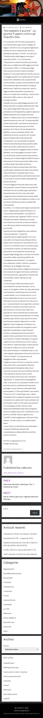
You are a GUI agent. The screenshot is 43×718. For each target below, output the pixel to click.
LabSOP (6, 699)
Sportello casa (8, 622)
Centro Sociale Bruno (21, 711)
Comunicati (16, 449)
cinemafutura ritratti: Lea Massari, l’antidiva (20, 534)
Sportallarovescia (10, 694)
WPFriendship (19, 713)
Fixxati (6, 596)
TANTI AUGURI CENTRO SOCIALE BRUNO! (20, 554)
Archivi (6, 646)
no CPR (6, 609)
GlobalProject (8, 663)
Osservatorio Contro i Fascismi (15, 672)
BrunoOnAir (8, 578)
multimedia (7, 604)
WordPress (36, 713)
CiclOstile (7, 582)
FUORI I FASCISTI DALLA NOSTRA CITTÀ (19, 550)
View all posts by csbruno (13, 473)
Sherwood (7, 690)
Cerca (5, 509)
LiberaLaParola (9, 600)
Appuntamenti (8, 569)
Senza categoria (9, 618)
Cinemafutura (8, 587)
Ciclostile (7, 681)
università (7, 627)
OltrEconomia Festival (12, 676)
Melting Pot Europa (11, 667)
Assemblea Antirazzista (12, 573)
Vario (5, 631)
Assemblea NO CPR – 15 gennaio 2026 (18, 538)
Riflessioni (7, 613)
